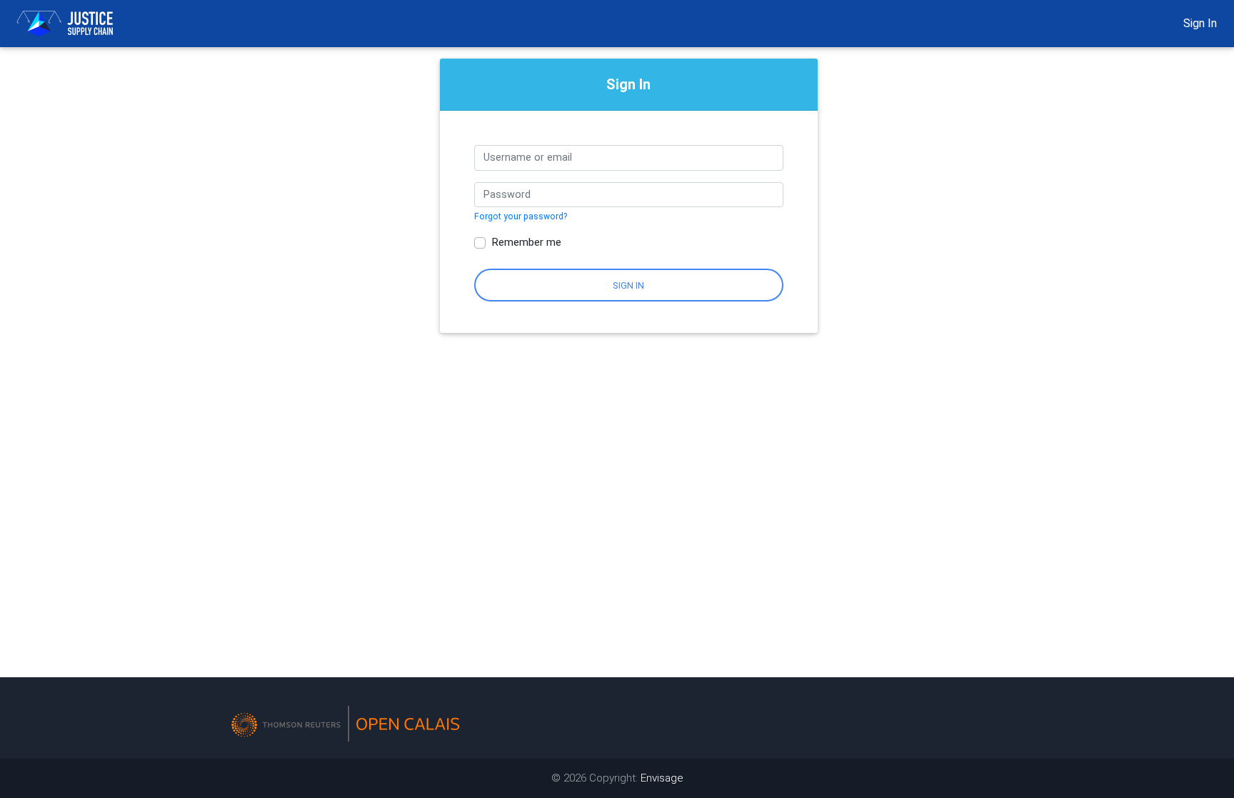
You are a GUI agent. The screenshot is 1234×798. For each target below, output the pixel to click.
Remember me (526, 242)
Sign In (1200, 23)
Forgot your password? (520, 216)
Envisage (662, 778)
